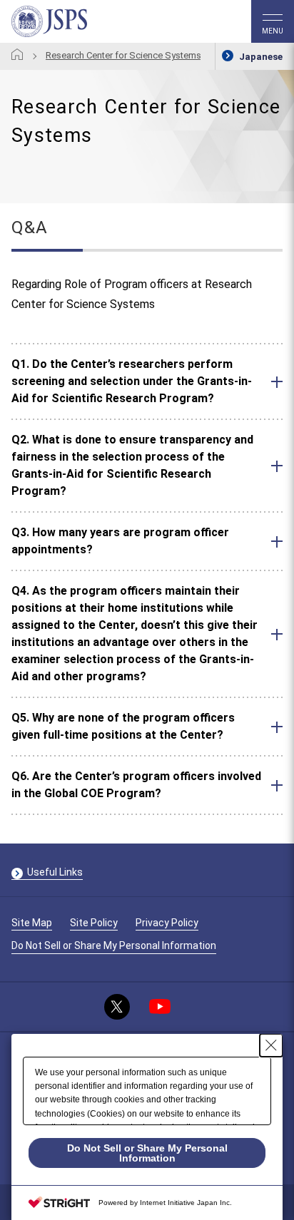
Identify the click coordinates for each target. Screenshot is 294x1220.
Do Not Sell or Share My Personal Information (113, 945)
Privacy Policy (167, 922)
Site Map (31, 922)
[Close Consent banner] (271, 1045)
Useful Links (55, 872)
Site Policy (94, 922)
